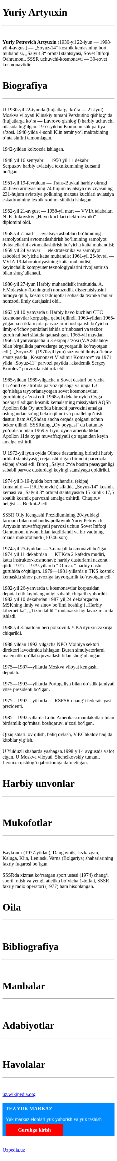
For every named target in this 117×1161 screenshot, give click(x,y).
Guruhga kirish (34, 1130)
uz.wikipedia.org (19, 1094)
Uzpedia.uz (13, 1150)
